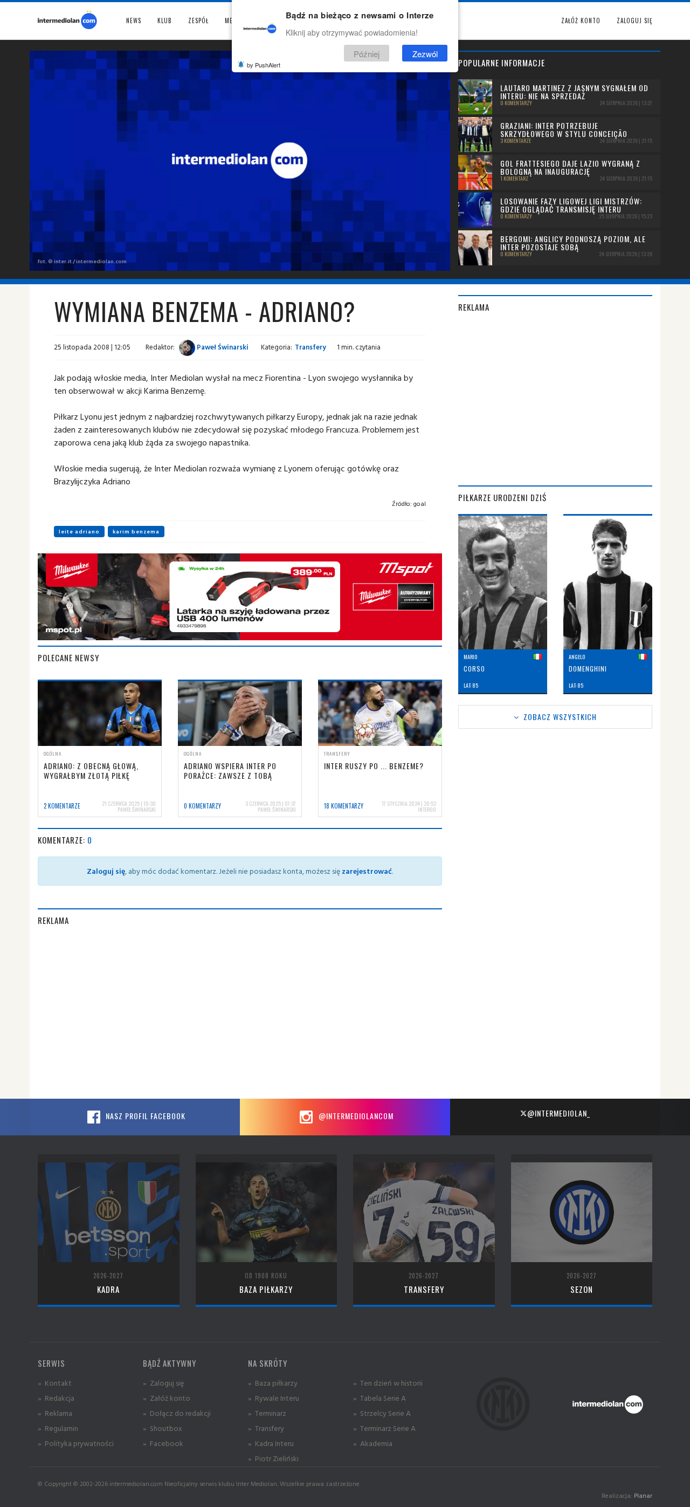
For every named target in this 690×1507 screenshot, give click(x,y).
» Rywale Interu (273, 1397)
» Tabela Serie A (379, 1397)
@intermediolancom (355, 1115)
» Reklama (55, 1413)
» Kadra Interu (271, 1443)
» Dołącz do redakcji (177, 1413)
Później (367, 53)
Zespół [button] (198, 20)
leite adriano (79, 532)
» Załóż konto (166, 1397)
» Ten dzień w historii (388, 1382)
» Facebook (163, 1443)
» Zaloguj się (163, 1382)
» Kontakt (55, 1382)
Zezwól (425, 53)
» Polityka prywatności (76, 1443)
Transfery (310, 346)
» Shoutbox (162, 1428)
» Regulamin (58, 1428)
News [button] (133, 20)
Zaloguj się (634, 20)
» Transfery (266, 1428)
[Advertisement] (240, 1012)
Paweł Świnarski (222, 346)
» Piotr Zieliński (273, 1458)
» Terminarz (267, 1413)
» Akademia (372, 1443)
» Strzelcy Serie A (382, 1413)
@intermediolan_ (558, 1113)
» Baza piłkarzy (273, 1382)
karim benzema (136, 532)
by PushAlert (263, 64)
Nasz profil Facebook (144, 1115)
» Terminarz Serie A (384, 1428)
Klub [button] (164, 20)
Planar (643, 1495)
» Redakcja (56, 1397)
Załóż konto (581, 20)
